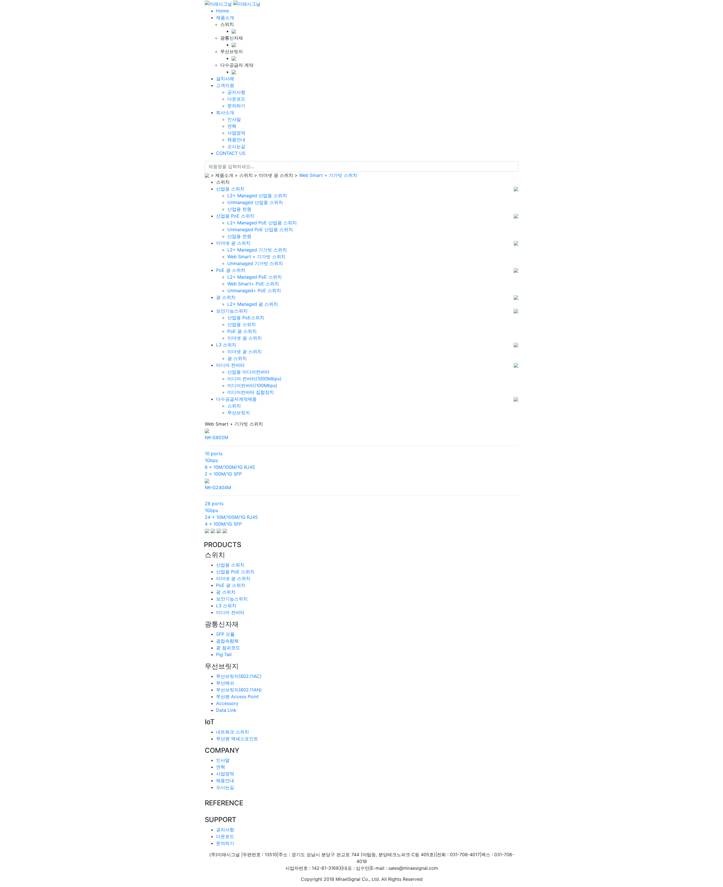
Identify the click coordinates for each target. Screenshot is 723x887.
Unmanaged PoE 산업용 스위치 (260, 229)
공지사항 (225, 829)
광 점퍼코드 (228, 647)
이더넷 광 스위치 (233, 243)
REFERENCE (224, 803)
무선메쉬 (225, 683)
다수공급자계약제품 (236, 399)
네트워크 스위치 (232, 732)
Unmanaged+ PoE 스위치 (254, 290)
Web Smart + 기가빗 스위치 (328, 175)
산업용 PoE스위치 (245, 317)
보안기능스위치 (232, 311)
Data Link (226, 710)
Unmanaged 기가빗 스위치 (255, 263)
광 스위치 (226, 297)
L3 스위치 (226, 345)
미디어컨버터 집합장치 (250, 392)
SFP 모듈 (225, 634)
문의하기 (225, 843)
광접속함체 (227, 641)
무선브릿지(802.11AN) (239, 690)
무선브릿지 (238, 412)
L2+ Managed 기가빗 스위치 (257, 250)
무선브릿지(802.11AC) (239, 676)
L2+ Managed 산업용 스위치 (257, 195)
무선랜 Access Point (237, 696)
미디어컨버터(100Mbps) (252, 385)
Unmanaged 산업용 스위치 (255, 202)
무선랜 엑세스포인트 (237, 738)
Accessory (227, 703)
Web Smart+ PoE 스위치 (253, 284)
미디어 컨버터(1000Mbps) (254, 378)
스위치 (234, 406)
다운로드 (225, 836)
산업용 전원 (239, 209)
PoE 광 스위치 (230, 270)
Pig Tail (224, 654)
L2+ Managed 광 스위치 (252, 304)
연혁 (220, 767)
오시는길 (225, 787)
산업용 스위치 (230, 189)
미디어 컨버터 (230, 365)
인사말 (223, 760)
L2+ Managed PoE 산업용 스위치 (262, 222)
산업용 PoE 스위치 (235, 216)
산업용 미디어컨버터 (248, 372)
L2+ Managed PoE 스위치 (254, 277)
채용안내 (225, 780)
